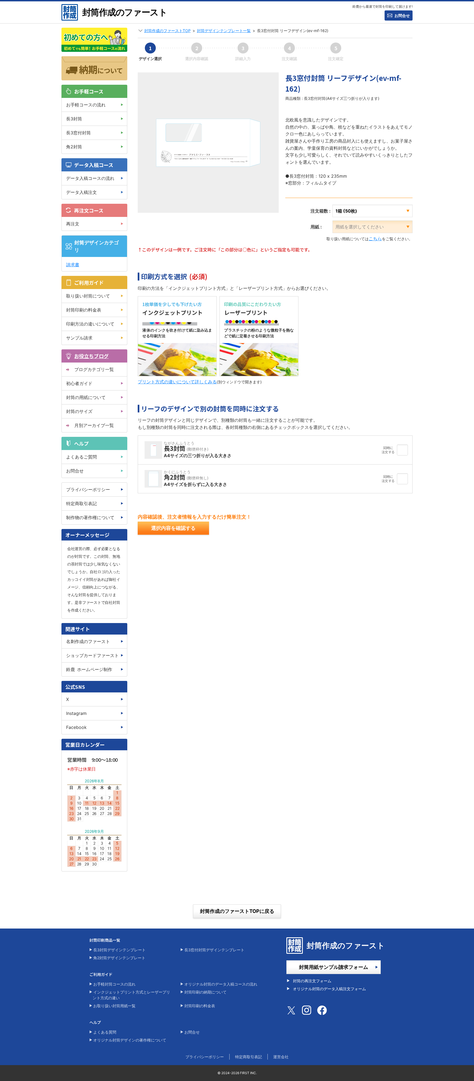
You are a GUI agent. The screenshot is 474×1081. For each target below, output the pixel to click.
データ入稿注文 (81, 192)
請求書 (72, 264)
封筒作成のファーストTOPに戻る (237, 911)
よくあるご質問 (81, 457)
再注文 (72, 224)
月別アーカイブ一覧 (94, 425)
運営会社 (281, 1056)
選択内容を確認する (173, 528)
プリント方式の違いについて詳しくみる (177, 381)
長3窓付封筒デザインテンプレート (214, 949)
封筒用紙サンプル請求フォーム (333, 967)
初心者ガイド (79, 383)
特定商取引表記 (81, 503)
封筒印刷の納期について (205, 992)
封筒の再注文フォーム (312, 980)
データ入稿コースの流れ (90, 178)
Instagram (76, 713)
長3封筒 (74, 118)
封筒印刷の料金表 (83, 310)
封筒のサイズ (79, 411)
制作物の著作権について (90, 517)
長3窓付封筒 (78, 132)
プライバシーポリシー (88, 489)
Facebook (76, 727)
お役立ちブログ (91, 355)
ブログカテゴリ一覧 (94, 369)
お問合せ (402, 15)
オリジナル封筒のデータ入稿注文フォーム (329, 988)
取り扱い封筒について (88, 296)
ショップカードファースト (92, 655)
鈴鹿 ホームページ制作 (89, 669)
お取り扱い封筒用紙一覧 (114, 1005)
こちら (375, 238)
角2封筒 (74, 146)
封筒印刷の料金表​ (199, 1005)
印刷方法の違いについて (90, 324)
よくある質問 (104, 1032)
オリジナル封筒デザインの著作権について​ (129, 1040)
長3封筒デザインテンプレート (119, 949)
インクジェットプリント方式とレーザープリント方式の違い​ (131, 995)
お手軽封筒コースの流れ (114, 984)
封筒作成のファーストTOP (167, 30)
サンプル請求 (79, 338)
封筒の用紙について (86, 397)
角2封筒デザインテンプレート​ (119, 957)
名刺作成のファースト (88, 641)
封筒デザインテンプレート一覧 (224, 30)
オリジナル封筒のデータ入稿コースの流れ (220, 984)
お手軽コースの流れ (86, 104)
